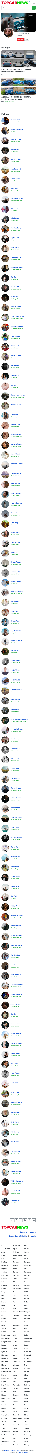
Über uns (23, 1232)
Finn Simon (14, 1014)
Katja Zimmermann (17, 316)
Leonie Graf (15, 552)
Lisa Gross (14, 208)
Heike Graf (14, 297)
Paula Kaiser (15, 247)
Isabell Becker (16, 159)
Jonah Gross (15, 1073)
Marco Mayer (15, 847)
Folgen (31, 15)
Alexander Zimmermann (19, 719)
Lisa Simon (14, 385)
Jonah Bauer (15, 1201)
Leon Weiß (14, 1083)
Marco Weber (15, 886)
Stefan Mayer (15, 1004)
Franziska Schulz (17, 591)
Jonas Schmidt (16, 1161)
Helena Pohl (15, 621)
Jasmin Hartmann (17, 198)
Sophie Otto (15, 238)
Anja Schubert (16, 493)
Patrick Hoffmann (17, 729)
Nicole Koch (15, 346)
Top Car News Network (12, 1450)
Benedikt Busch (16, 994)
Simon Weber (15, 749)
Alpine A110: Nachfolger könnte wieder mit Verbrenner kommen (18, 98)
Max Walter (15, 650)
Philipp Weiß (15, 768)
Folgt (26, 39)
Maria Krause (15, 424)
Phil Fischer (15, 1132)
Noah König (15, 1093)
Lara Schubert (16, 169)
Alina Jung (14, 523)
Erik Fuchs (14, 1063)
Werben (33, 1232)
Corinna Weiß (15, 120)
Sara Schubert (16, 473)
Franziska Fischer (17, 464)
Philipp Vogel (15, 906)
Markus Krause (16, 808)
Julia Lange (15, 218)
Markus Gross (16, 926)
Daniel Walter (15, 670)
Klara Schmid (15, 454)
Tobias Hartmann (17, 1181)
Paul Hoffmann (16, 975)
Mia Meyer (14, 277)
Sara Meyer (22, 27)
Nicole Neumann (16, 641)
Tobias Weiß (15, 827)
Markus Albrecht (16, 916)
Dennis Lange (15, 739)
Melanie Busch (16, 405)
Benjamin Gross (16, 817)
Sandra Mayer (15, 336)
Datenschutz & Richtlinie (18, 1236)
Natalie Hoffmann (17, 130)
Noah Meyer (15, 1122)
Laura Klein (14, 601)
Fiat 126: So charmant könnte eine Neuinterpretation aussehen (16, 70)
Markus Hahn (15, 709)
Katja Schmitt (15, 611)
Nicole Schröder (16, 434)
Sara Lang (14, 415)
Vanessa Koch (16, 257)
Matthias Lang (16, 1171)
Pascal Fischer (16, 876)
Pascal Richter (16, 1034)
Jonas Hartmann (16, 690)
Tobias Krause (16, 798)
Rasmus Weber (16, 1024)
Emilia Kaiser (15, 365)
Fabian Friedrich (16, 1043)
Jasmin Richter (16, 572)
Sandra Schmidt (16, 503)
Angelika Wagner (17, 267)
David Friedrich (16, 680)
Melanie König (16, 139)
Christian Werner (17, 984)
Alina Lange (15, 375)
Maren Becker (16, 356)
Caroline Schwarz (17, 326)
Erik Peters (15, 1142)
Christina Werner (17, 287)
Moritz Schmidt (16, 788)
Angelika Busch (16, 631)
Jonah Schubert (16, 945)
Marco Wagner (16, 1053)
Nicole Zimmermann (18, 395)
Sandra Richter (16, 179)
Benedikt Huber (16, 660)
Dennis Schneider (17, 935)
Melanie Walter (16, 306)
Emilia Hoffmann (16, 444)
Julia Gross (15, 149)
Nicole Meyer (15, 532)
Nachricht (20, 39)
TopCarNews (23, 1452)
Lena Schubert (16, 483)
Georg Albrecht (16, 837)
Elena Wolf (14, 189)
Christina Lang (16, 228)
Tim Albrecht (15, 1152)
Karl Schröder (15, 778)
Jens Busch (15, 965)
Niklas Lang (15, 867)
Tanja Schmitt (15, 542)
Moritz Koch (15, 758)
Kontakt (33, 1236)
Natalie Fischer (16, 582)
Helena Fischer (16, 513)
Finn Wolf (14, 896)
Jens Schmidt (15, 700)
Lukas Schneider (16, 1102)
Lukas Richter (15, 1112)
